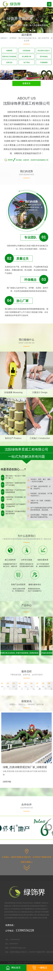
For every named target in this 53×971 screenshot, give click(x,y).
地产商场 (26, 62)
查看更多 (26, 83)
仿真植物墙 (26, 50)
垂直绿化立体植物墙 (9, 56)
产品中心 (26, 605)
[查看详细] (7, 782)
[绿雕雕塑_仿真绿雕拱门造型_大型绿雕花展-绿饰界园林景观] (46, 75)
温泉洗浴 (9, 62)
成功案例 (26, 34)
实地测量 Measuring (13, 392)
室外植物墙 (44, 56)
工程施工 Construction (40, 438)
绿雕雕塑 (9, 50)
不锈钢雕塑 (44, 62)
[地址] (26, 867)
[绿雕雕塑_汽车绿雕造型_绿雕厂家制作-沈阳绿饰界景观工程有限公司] (19, 75)
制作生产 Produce (13, 438)
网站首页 (16, 967)
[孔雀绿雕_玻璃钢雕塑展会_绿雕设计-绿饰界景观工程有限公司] (6, 75)
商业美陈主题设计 (44, 50)
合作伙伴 (26, 804)
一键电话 (42, 967)
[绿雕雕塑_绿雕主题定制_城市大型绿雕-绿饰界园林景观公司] (33, 75)
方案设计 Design (39, 392)
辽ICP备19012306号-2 (37, 963)
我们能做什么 (26, 339)
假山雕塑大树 (26, 56)
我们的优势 (26, 171)
